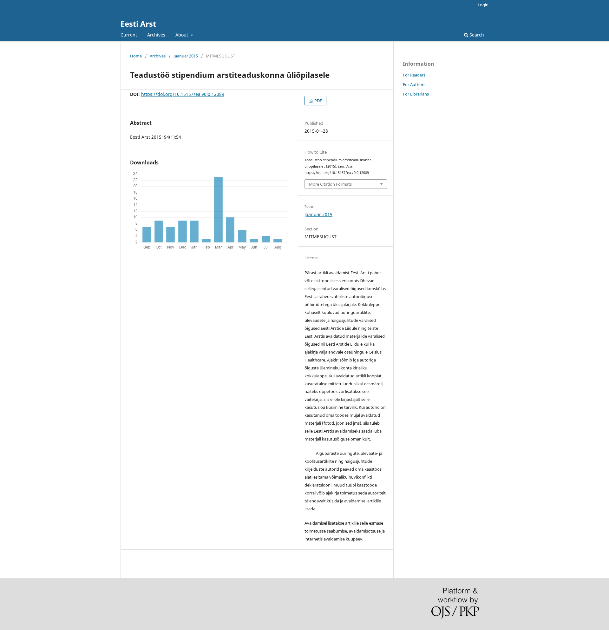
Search (476, 35)
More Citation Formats (330, 184)
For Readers (414, 75)
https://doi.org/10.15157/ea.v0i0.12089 (182, 94)
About (182, 35)
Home (136, 56)
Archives (156, 35)
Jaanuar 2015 (186, 56)
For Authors (414, 84)
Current (129, 35)
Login (483, 5)
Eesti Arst (138, 23)
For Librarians (416, 94)
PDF (317, 100)
